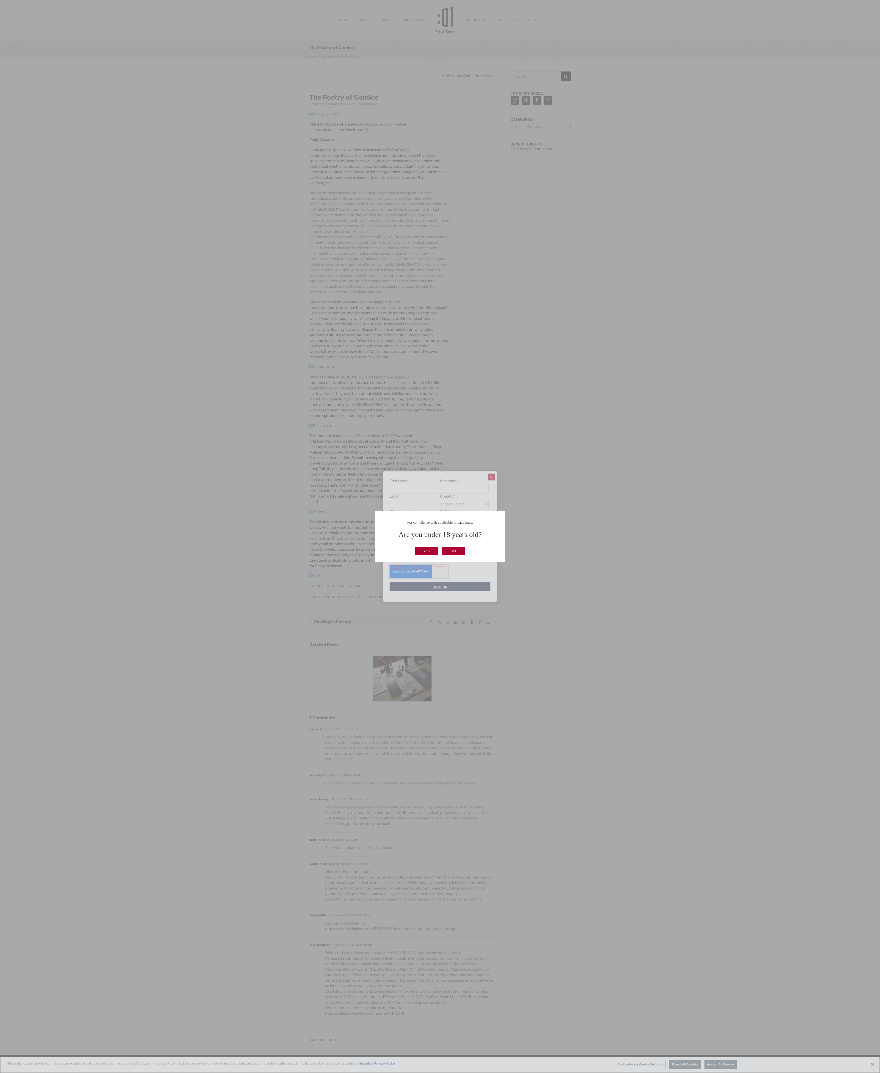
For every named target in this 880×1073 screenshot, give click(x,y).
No (453, 551)
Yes (427, 551)
